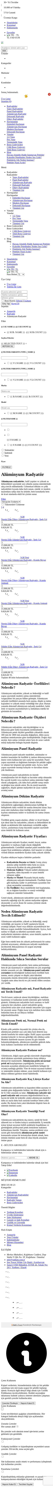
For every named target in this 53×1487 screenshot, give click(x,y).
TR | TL (14, 269)
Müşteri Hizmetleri (15, 1242)
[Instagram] (12, 1172)
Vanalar (10, 134)
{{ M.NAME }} (26, 413)
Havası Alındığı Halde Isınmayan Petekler (25, 155)
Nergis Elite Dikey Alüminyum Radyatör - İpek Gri (24, 519)
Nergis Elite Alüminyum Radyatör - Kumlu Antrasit (24, 603)
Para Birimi (12, 274)
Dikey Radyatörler (15, 119)
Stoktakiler (9, 450)
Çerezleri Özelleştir (10, 1403)
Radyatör (11, 314)
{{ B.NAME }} (26, 396)
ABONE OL (33, 1158)
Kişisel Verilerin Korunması (19, 1225)
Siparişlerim (12, 22)
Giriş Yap (6, 304)
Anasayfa (11, 311)
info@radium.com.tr (16, 1260)
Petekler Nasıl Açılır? (16, 162)
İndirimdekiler (13, 1240)
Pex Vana (11, 139)
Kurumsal (11, 25)
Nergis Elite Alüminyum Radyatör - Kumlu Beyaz (23, 560)
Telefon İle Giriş (14, 287)
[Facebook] (12, 1170)
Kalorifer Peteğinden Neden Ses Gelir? (24, 157)
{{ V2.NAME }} (27, 380)
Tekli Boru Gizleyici (16, 150)
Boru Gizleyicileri (15, 144)
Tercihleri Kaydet (26, 1484)
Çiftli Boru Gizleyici (16, 147)
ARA (4, 51)
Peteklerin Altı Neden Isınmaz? (20, 160)
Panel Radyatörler (15, 111)
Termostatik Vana (14, 142)
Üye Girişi (11, 284)
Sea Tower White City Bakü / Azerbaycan (25, 1262)
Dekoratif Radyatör (15, 116)
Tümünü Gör (18, 190)
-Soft (13, 1325)
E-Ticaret (19, 1325)
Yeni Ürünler (12, 1237)
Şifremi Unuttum (23, 301)
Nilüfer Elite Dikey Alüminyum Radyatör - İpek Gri (24, 667)
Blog (9, 152)
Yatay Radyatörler (15, 109)
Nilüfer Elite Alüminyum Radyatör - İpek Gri (21, 646)
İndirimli (8, 453)
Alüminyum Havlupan (17, 126)
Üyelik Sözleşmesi (15, 1215)
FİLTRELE (6, 467)
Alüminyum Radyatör (16, 114)
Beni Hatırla (10, 301)
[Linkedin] (12, 1175)
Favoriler (11, 32)
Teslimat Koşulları (15, 1212)
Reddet (31, 1393)
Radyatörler (12, 106)
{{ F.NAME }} (26, 445)
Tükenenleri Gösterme (14, 504)
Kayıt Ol (15, 303)
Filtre (3, 499)
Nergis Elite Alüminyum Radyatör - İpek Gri (21, 539)
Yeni (6, 456)
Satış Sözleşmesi (14, 1217)
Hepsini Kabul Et (27, 1403)
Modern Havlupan (15, 129)
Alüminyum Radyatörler (18, 1195)
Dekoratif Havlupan (16, 132)
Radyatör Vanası (14, 1200)
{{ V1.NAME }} (27, 363)
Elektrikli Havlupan (15, 124)
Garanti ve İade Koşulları (18, 1220)
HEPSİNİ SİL (7, 346)
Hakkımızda (12, 27)
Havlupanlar (12, 121)
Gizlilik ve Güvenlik (16, 1222)
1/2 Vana (11, 137)
